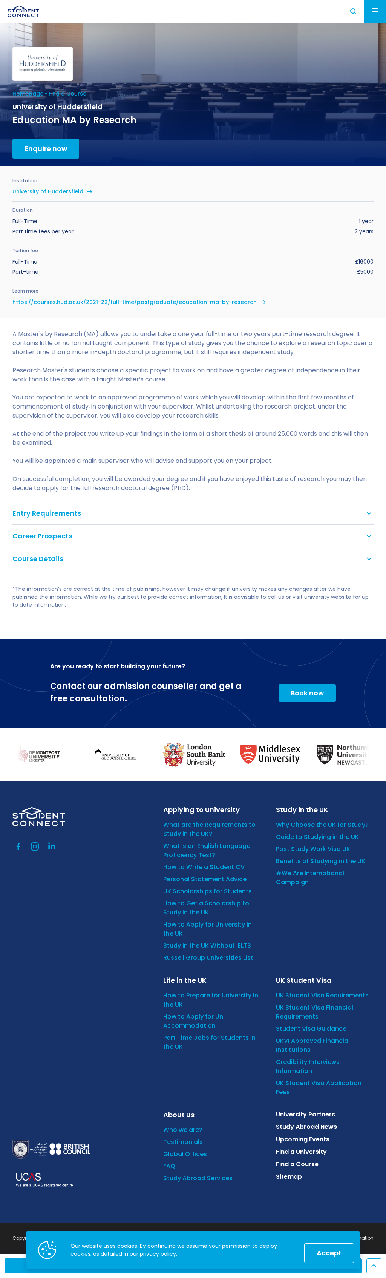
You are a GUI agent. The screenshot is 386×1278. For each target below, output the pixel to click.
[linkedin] (52, 846)
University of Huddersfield (47, 191)
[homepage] (23, 11)
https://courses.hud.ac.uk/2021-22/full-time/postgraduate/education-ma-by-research (134, 302)
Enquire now (46, 148)
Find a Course (67, 93)
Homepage (27, 93)
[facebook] (18, 846)
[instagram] (35, 846)
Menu (375, 11)
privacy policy (158, 1254)
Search (353, 11)
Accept (329, 1253)
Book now (307, 693)
